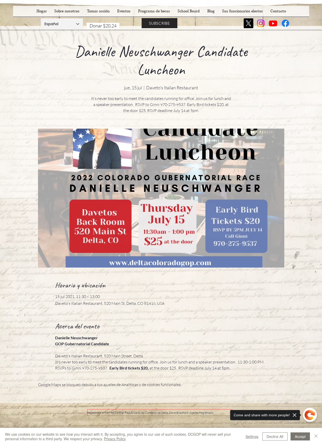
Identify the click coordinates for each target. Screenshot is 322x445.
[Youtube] (273, 23)
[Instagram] (261, 23)
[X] (248, 23)
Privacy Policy (115, 438)
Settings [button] (252, 436)
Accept (300, 436)
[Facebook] (285, 23)
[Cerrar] (316, 436)
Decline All (275, 436)
